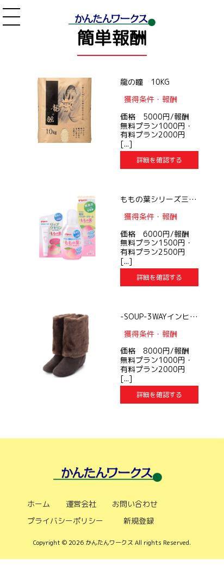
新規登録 (138, 521)
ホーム (38, 504)
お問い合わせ (135, 504)
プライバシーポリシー (65, 521)
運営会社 (81, 504)
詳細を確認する (159, 160)
